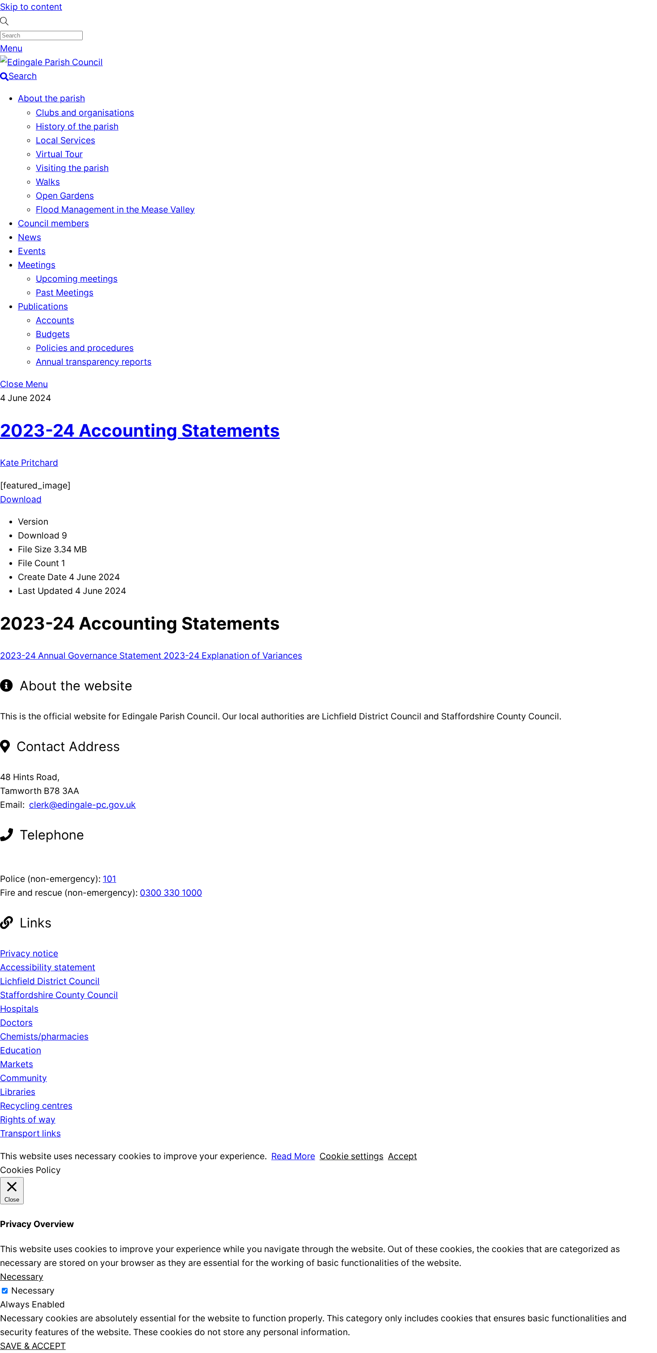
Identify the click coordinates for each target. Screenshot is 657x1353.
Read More (293, 1156)
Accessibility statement (47, 967)
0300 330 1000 (171, 892)
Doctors (16, 1022)
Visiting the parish (72, 168)
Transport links (30, 1133)
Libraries (17, 1091)
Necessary (33, 1290)
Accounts (55, 320)
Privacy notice (29, 953)
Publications (43, 306)
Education (20, 1050)
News (29, 237)
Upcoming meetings (77, 278)
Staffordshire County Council (59, 995)
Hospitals (19, 1008)
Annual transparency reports (94, 361)
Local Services (65, 140)
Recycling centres (36, 1105)
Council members (53, 223)
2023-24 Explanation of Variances (231, 655)
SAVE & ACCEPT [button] (33, 1345)
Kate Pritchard (29, 462)
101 (109, 878)
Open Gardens (65, 195)
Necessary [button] (21, 1276)
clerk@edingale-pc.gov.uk (82, 804)
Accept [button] (402, 1156)
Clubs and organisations (85, 112)
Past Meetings (64, 292)
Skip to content (31, 6)
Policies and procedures (85, 347)
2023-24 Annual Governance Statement (80, 655)
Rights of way (27, 1119)
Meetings (36, 264)
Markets (16, 1064)
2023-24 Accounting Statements (140, 430)
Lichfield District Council (50, 981)
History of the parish (77, 126)
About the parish (51, 98)
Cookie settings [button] (351, 1156)
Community (23, 1078)
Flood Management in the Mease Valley (115, 209)
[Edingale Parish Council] (51, 62)
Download (21, 499)
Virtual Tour (59, 154)
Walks (48, 181)
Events (32, 251)
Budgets (53, 334)
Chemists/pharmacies (44, 1036)
